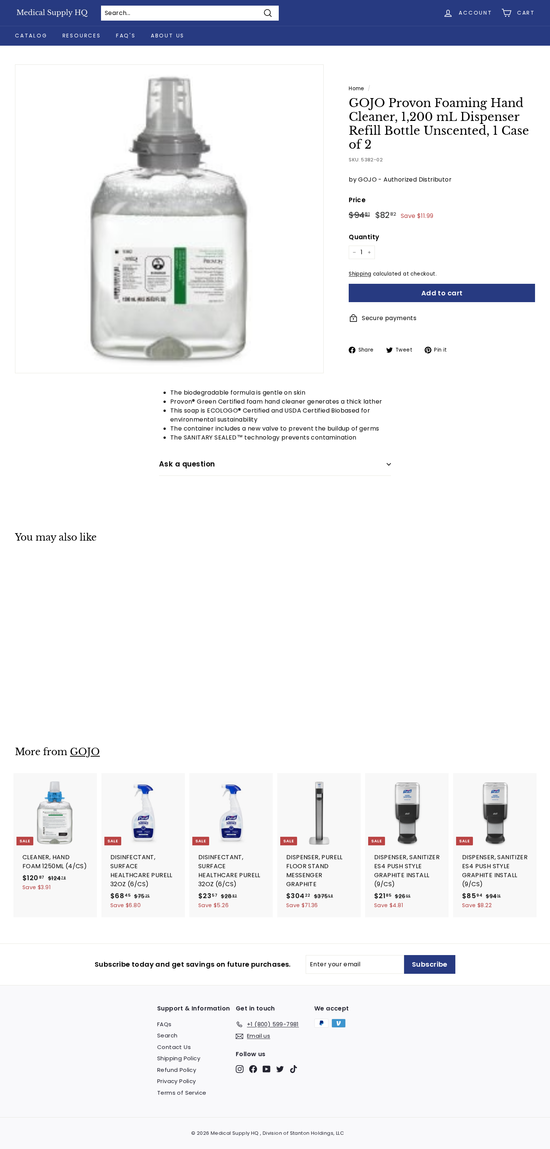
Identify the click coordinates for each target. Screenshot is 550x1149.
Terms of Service (181, 1093)
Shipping (360, 273)
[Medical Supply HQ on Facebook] (253, 1068)
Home (356, 88)
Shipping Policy (178, 1058)
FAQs (164, 1024)
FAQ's (126, 35)
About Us (167, 35)
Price (357, 199)
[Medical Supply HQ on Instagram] (240, 1068)
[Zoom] (169, 219)
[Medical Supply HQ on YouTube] (267, 1068)
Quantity (364, 236)
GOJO (85, 752)
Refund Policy (176, 1070)
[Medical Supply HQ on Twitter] (280, 1068)
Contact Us (174, 1047)
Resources (81, 35)
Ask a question (187, 464)
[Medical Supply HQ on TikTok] (293, 1068)
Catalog (31, 35)
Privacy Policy (176, 1081)
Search (167, 1035)
